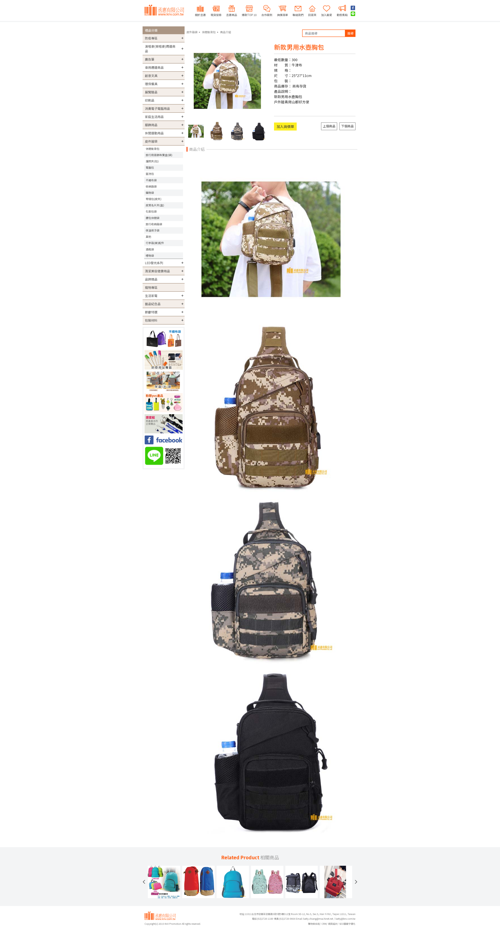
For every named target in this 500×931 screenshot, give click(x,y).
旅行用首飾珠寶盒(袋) (159, 155)
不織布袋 (151, 180)
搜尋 (350, 33)
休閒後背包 (152, 149)
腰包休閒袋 (152, 218)
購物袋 (150, 193)
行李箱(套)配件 (155, 243)
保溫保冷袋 (152, 230)
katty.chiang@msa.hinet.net (318, 918)
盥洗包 (150, 174)
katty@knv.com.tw (345, 918)
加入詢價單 (285, 126)
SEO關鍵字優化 (347, 923)
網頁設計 (333, 923)
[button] (144, 882)
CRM (323, 923)
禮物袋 (150, 256)
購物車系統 (314, 923)
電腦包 (150, 167)
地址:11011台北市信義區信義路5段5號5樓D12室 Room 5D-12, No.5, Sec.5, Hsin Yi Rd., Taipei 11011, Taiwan (297, 914)
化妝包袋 (151, 211)
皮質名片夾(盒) (155, 205)
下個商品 (347, 126)
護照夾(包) (152, 161)
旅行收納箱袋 (154, 224)
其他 (148, 237)
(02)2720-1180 (262, 918)
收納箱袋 (151, 186)
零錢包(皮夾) (153, 199)
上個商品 (329, 126)
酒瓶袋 (150, 249)
